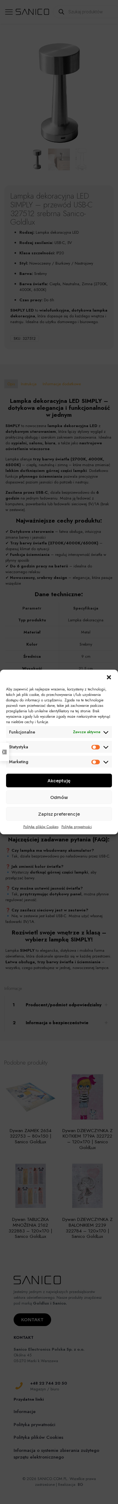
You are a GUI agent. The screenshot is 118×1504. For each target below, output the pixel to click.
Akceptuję (59, 780)
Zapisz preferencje (59, 814)
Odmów (59, 797)
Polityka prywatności (76, 827)
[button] (109, 677)
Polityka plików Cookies (40, 827)
